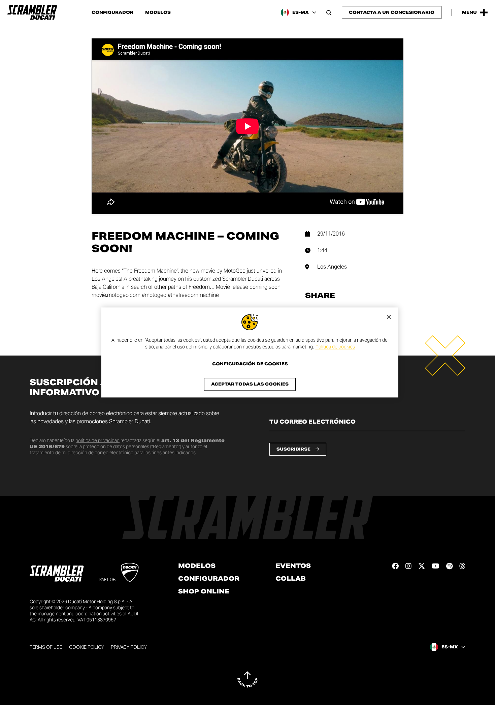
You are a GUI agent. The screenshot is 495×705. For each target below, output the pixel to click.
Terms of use (46, 647)
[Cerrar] (389, 316)
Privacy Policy (129, 647)
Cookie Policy (86, 647)
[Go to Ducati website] (130, 572)
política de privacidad (97, 440)
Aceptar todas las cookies (250, 384)
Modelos (158, 12)
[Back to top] (247, 679)
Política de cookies (335, 347)
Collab (290, 579)
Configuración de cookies (250, 364)
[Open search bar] (329, 12)
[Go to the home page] (32, 12)
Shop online (203, 591)
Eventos (293, 566)
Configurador (112, 12)
